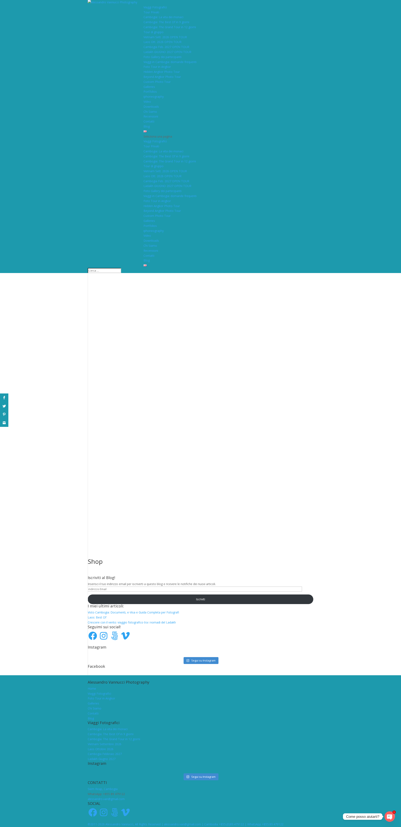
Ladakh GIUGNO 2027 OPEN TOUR (167, 52)
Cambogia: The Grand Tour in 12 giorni (169, 27)
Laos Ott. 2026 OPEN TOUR (162, 42)
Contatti (148, 121)
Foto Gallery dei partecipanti (162, 57)
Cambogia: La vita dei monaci (163, 17)
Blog (146, 126)
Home (92, 688)
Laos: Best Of (97, 617)
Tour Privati (151, 12)
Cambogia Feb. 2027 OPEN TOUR (166, 47)
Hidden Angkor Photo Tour (161, 72)
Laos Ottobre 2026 (100, 749)
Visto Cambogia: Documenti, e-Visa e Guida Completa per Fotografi (133, 612)
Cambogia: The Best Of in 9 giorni (166, 22)
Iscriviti (200, 599)
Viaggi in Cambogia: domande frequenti (170, 62)
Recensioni (150, 116)
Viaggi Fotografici (155, 7)
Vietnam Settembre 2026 (104, 744)
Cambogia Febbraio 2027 (105, 754)
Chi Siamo (150, 112)
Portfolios (150, 92)
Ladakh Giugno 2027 (101, 759)
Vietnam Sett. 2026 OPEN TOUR (165, 37)
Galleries (149, 87)
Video (147, 102)
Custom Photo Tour (157, 82)
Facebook (96, 666)
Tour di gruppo (153, 32)
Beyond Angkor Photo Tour (162, 77)
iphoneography (153, 97)
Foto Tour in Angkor (157, 67)
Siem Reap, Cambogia (103, 789)
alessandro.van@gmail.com (106, 799)
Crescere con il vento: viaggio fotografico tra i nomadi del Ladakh (132, 622)
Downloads (151, 107)
